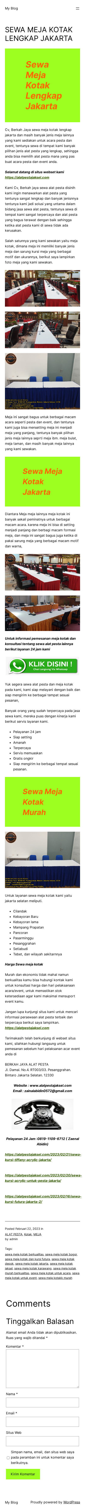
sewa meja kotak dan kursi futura (27, 1259)
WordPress (71, 1502)
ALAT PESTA (13, 1234)
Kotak (28, 1234)
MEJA (37, 1234)
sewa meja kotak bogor (61, 1254)
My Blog (11, 8)
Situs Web (13, 1432)
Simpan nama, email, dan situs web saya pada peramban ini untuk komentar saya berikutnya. (42, 1457)
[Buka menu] (77, 8)
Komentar (15, 1346)
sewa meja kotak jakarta (31, 1263)
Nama (12, 1394)
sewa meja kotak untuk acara (51, 1273)
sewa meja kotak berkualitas (24, 1254)
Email (11, 1413)
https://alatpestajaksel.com (27, 177)
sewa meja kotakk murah (55, 1278)
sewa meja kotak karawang (33, 1268)
